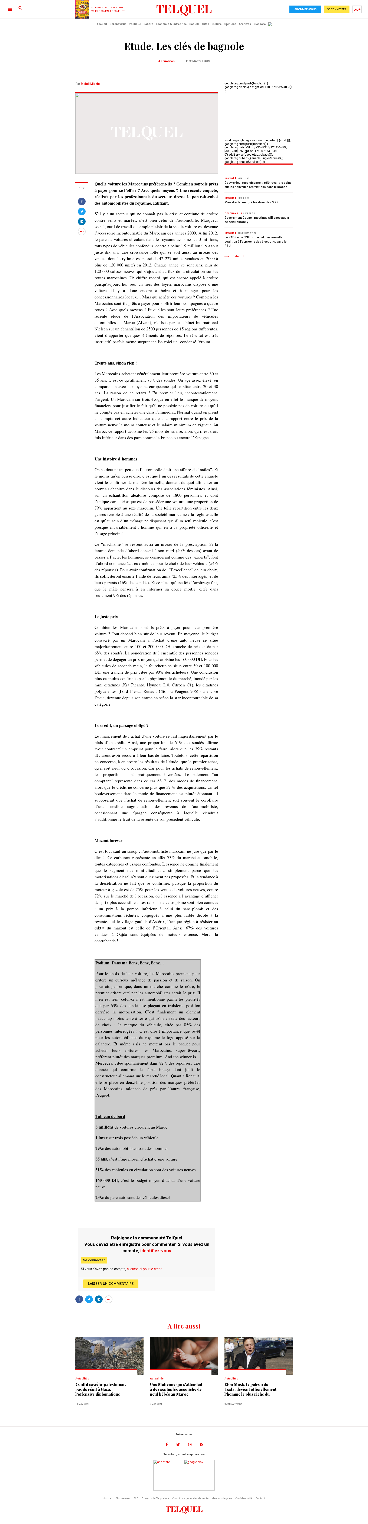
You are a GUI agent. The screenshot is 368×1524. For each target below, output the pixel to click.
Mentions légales (222, 1498)
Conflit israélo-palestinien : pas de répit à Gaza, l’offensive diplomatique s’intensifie (100, 1389)
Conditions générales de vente (190, 1498)
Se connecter (94, 1260)
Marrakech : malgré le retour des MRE (251, 202)
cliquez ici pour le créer (144, 1269)
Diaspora (259, 24)
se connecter (336, 9)
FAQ (136, 1498)
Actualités (166, 61)
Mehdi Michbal (91, 83)
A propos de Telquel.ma (155, 1498)
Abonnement (123, 1498)
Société (194, 24)
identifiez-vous (155, 1250)
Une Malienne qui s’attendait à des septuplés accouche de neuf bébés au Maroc (176, 1389)
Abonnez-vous (305, 9)
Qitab (205, 24)
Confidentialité (243, 1498)
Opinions (230, 24)
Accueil (101, 24)
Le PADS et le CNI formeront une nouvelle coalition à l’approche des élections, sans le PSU (255, 241)
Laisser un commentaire (111, 1284)
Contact (260, 1498)
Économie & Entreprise (171, 24)
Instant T (230, 178)
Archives (245, 24)
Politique (135, 24)
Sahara (148, 24)
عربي (357, 9)
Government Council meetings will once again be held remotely (256, 220)
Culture (217, 24)
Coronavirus (117, 24)
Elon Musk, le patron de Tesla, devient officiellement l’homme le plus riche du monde (250, 1389)
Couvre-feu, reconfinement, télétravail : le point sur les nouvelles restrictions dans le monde (257, 185)
